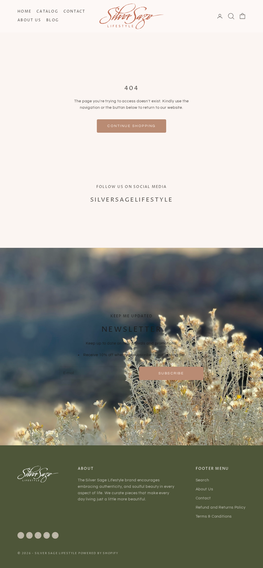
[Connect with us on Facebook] (29, 535)
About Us (29, 20)
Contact (74, 11)
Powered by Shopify (98, 553)
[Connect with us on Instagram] (21, 535)
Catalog (47, 11)
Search (202, 480)
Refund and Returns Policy (221, 507)
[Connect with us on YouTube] (47, 535)
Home (24, 11)
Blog (52, 20)
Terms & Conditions (214, 516)
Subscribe (171, 373)
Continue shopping (131, 126)
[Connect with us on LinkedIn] (55, 535)
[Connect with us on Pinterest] (38, 535)
